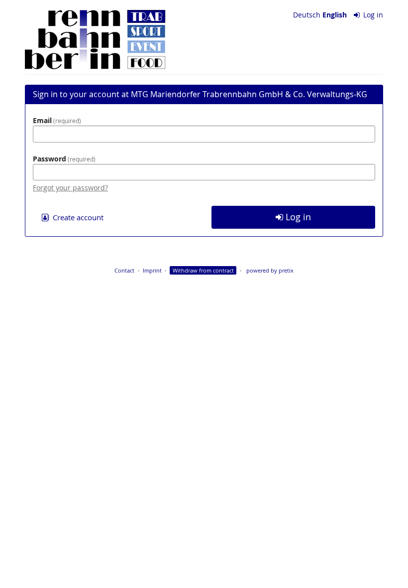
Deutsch (306, 14)
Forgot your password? (70, 187)
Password (63, 158)
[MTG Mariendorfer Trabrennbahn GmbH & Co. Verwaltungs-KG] (95, 40)
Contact (124, 270)
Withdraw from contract (203, 270)
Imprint (152, 270)
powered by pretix (270, 270)
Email (56, 120)
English (334, 14)
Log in (372, 14)
